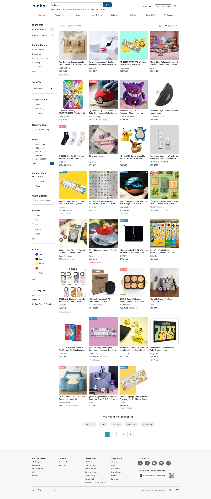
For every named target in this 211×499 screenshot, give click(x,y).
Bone (152, 67)
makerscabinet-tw (157, 116)
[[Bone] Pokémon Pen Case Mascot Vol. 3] (164, 282)
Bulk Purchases (90, 465)
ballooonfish (93, 162)
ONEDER (62, 162)
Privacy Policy (90, 475)
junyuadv (62, 304)
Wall (33, 472)
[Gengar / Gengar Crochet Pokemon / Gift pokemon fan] (134, 94)
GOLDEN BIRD (64, 67)
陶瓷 (92, 9)
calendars (89, 424)
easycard (92, 67)
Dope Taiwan (64, 116)
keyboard (36, 299)
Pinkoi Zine (36, 465)
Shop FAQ (62, 465)
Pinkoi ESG (115, 469)
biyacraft (86, 9)
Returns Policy (90, 479)
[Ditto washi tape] (103, 139)
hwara (79, 9)
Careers (114, 475)
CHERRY (123, 256)
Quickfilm (92, 207)
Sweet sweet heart (127, 116)
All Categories (37, 462)
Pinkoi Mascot (116, 472)
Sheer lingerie (55, 9)
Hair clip (65, 9)
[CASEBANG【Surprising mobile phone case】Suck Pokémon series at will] (73, 282)
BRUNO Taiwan (156, 207)
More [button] (34, 71)
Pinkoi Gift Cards (38, 469)
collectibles (147, 424)
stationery (131, 424)
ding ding (72, 9)
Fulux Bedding (94, 116)
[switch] (43, 29)
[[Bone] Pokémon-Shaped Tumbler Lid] (103, 233)
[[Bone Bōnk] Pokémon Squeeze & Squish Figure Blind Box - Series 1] (164, 45)
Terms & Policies (91, 472)
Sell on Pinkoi (147, 6)
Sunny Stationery (65, 256)
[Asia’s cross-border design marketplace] (39, 6)
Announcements (90, 469)
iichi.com (114, 479)
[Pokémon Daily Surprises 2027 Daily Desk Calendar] (164, 331)
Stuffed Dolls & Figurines (43, 304)
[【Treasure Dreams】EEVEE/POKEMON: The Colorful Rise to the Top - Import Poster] (73, 94)
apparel (116, 424)
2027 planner (100, 9)
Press (113, 465)
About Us (114, 462)
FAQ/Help (88, 462)
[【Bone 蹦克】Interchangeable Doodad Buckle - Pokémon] (134, 139)
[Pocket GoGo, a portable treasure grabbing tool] (164, 94)
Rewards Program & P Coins (95, 482)
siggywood (124, 207)
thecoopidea (124, 67)
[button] (52, 163)
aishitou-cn (63, 207)
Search (107, 4)
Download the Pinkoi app (154, 475)
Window (35, 475)
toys (103, 424)
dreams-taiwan (125, 353)
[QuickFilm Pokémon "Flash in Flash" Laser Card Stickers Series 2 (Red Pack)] (73, 331)
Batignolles (154, 353)
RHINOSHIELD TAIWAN (159, 162)
